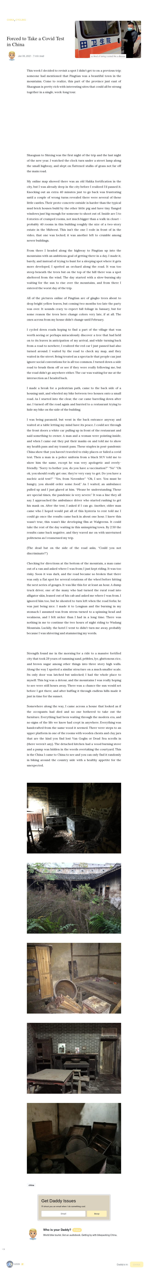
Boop (96, 1213)
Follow (77, 1229)
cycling (20, 19)
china (10, 19)
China (136, 1264)
